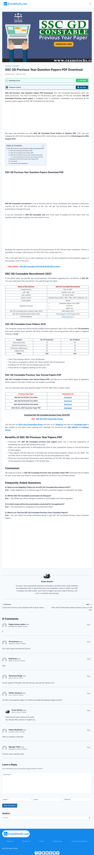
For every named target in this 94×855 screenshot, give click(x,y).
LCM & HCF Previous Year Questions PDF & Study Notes (23, 606)
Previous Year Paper (12, 66)
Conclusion (14, 161)
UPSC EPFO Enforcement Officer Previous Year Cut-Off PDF (71, 607)
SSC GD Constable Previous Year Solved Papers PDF (26, 155)
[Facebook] (36, 853)
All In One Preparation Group (31, 424)
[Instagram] (43, 853)
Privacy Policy (57, 841)
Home (41, 841)
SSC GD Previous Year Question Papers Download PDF (25, 148)
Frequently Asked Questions (19, 163)
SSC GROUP (73, 427)
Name (6, 799)
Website (67, 799)
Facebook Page (80, 424)
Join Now (82, 80)
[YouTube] (47, 853)
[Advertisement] (47, 118)
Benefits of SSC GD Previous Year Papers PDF (24, 159)
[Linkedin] (57, 853)
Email (36, 799)
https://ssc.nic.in (68, 317)
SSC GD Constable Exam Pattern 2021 (22, 153)
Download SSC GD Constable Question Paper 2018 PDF (28, 157)
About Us (10, 841)
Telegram (59, 424)
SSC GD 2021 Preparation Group (49, 419)
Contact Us (26, 841)
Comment (7, 774)
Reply (88, 624)
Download (68, 408)
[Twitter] (39, 853)
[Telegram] (54, 853)
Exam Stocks (11, 74)
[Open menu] (90, 3)
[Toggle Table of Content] (42, 145)
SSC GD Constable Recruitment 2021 (21, 150)
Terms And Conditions (79, 841)
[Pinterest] (50, 853)
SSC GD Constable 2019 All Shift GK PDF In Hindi (40, 266)
